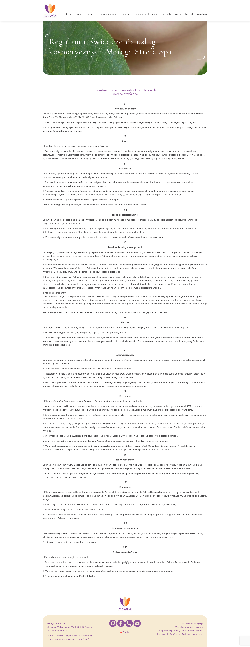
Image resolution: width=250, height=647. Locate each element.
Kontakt (189, 14)
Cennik (80, 14)
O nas (91, 14)
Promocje (126, 14)
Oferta (68, 14)
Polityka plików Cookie (168, 634)
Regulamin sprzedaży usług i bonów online (180, 631)
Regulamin (202, 14)
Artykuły (167, 14)
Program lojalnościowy (147, 14)
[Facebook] (121, 623)
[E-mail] (137, 623)
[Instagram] (113, 623)
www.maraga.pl (195, 623)
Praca (178, 14)
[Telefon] (129, 623)
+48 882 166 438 (59, 631)
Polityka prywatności (192, 634)
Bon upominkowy (108, 14)
